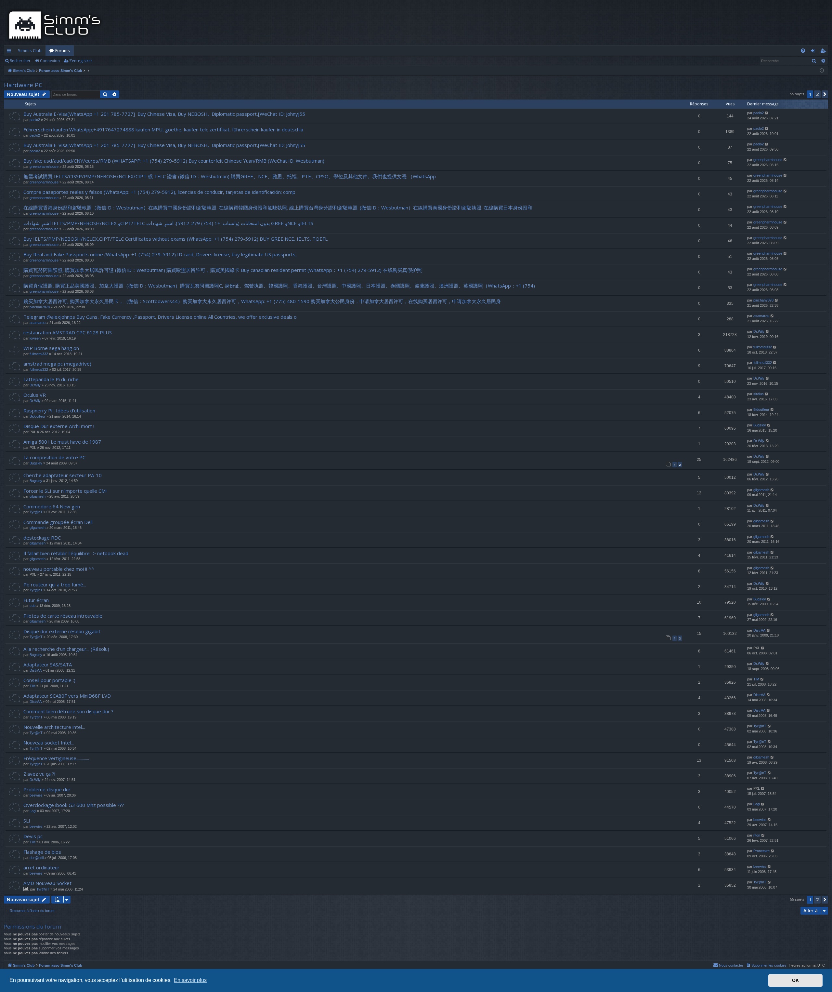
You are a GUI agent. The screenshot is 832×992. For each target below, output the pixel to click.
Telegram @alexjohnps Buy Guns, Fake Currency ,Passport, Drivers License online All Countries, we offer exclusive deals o (160, 317)
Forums (62, 50)
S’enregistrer (80, 60)
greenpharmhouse (44, 166)
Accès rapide (10, 51)
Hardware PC (23, 85)
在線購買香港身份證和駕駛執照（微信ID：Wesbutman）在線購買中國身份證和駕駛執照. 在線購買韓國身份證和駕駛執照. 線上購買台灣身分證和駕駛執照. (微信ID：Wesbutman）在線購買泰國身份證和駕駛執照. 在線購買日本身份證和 (277, 207)
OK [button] (795, 980)
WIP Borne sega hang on (51, 348)
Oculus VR (34, 395)
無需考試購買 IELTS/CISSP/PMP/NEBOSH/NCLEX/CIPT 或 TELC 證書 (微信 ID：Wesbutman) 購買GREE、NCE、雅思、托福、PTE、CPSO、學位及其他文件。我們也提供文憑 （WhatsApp (229, 176)
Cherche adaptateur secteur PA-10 (62, 475)
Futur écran (36, 600)
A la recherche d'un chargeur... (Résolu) (66, 649)
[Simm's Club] (57, 25)
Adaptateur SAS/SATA (47, 664)
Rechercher (20, 60)
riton (756, 835)
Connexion (50, 60)
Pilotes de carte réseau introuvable (62, 615)
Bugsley (759, 425)
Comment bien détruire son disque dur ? (68, 711)
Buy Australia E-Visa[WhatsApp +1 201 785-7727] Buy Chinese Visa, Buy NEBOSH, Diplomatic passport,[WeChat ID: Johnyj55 (164, 114)
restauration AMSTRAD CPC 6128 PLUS (67, 332)
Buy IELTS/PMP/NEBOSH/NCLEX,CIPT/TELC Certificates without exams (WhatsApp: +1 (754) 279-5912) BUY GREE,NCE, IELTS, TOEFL (175, 238)
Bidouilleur (38, 416)
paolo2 (35, 120)
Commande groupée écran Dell (58, 522)
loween (35, 338)
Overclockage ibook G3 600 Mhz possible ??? (73, 805)
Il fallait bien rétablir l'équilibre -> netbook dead (75, 553)
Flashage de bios (42, 852)
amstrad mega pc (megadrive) (57, 363)
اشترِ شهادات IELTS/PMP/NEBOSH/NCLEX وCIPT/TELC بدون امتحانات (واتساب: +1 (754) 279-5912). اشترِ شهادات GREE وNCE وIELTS (168, 223)
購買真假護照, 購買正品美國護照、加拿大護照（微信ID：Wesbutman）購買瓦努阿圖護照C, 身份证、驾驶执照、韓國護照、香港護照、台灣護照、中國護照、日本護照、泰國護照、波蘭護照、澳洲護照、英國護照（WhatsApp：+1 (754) (279, 285)
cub (32, 606)
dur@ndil (37, 858)
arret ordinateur (41, 867)
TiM (32, 686)
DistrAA (759, 630)
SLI (26, 820)
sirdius (758, 394)
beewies (36, 795)
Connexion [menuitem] (814, 51)
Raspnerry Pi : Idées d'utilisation (59, 410)
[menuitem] (803, 50)
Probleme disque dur (47, 789)
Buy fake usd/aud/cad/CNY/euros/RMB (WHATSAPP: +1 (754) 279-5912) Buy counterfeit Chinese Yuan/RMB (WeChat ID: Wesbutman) (173, 160)
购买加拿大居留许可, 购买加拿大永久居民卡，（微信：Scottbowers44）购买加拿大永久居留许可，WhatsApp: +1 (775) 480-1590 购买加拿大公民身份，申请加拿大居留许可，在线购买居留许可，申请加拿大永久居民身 (262, 301)
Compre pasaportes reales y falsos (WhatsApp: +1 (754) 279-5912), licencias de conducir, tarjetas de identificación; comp (159, 192)
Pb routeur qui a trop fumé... (54, 584)
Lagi (33, 811)
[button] (825, 94)
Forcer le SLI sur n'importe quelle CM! (65, 491)
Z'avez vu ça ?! (39, 774)
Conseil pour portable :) (49, 680)
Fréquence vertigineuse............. (56, 758)
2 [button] (817, 94)
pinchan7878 (40, 307)
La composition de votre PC (54, 457)
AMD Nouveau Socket (47, 883)
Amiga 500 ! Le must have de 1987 (62, 441)
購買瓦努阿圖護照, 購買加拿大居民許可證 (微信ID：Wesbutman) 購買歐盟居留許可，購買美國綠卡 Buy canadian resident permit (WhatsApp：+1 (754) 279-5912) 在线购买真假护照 (222, 270)
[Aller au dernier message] (767, 113)
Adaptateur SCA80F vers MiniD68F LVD (67, 695)
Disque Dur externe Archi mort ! (58, 426)
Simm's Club (30, 50)
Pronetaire (761, 851)
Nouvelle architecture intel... (54, 727)
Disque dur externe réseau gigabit (61, 631)
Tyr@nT (36, 512)
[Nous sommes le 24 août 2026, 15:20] (822, 70)
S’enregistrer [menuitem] (824, 51)
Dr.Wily (758, 331)
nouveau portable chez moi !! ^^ (58, 569)
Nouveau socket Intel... (48, 742)
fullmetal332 (39, 354)
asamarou (38, 323)
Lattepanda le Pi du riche (51, 379)
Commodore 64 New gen (51, 506)
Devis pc (33, 836)
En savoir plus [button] (190, 980)
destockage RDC (42, 537)
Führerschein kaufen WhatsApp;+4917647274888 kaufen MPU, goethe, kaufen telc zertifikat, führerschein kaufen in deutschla (163, 129)
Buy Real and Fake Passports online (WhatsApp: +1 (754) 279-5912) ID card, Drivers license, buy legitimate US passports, (160, 254)
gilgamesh (38, 496)
